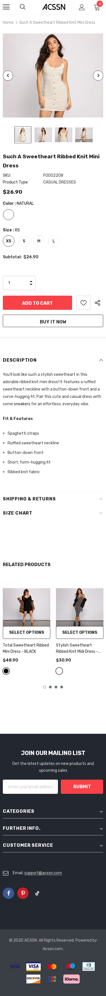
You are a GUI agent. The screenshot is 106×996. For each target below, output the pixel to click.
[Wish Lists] (83, 303)
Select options (26, 632)
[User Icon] (82, 7)
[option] (53, 75)
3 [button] (56, 687)
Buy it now (53, 322)
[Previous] (8, 76)
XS (8, 241)
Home (8, 22)
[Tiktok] (37, 893)
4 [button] (61, 687)
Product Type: (16, 182)
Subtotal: (12, 257)
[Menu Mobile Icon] (6, 7)
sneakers (22, 404)
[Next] (98, 76)
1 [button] (44, 687)
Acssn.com (53, 948)
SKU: (7, 175)
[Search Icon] (28, 7)
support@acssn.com (43, 873)
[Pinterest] (23, 893)
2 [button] (50, 687)
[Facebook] (8, 893)
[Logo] (53, 6)
